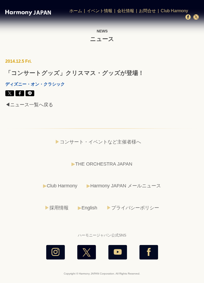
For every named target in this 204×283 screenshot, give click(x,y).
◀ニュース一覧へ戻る (29, 104)
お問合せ (147, 11)
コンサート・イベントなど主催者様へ (100, 142)
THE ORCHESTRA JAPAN (103, 164)
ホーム (75, 11)
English (89, 207)
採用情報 (59, 207)
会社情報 (125, 11)
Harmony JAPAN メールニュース (125, 185)
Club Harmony (174, 11)
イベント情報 (99, 11)
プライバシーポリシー (135, 207)
